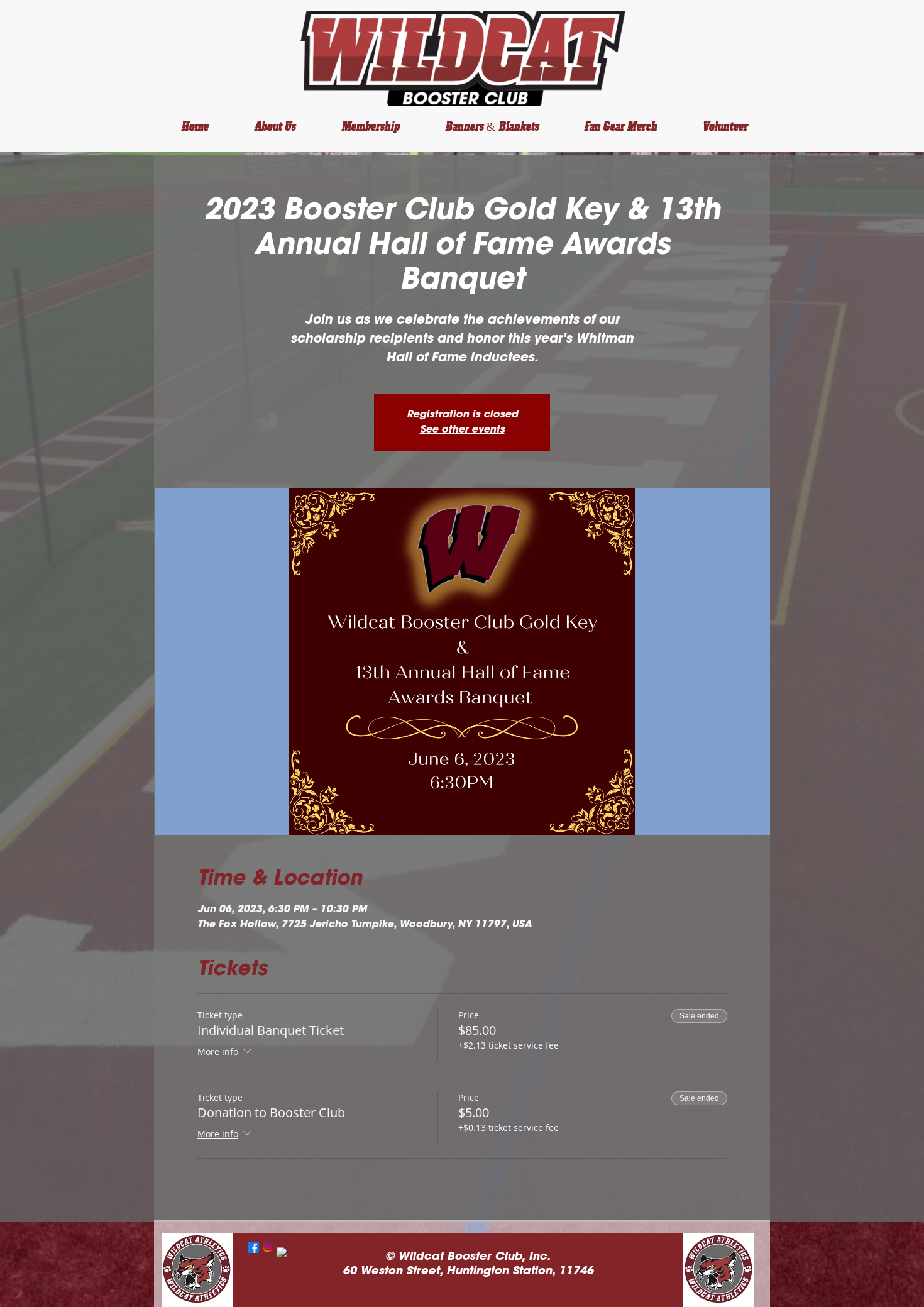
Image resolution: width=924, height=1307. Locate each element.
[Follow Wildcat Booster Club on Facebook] (253, 1247)
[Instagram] (267, 1247)
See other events (462, 430)
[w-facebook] (282, 1253)
